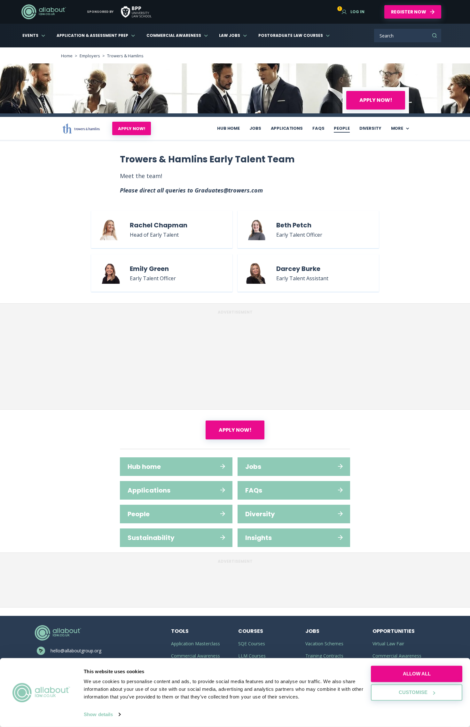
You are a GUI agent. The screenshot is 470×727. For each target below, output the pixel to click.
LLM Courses (252, 656)
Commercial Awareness (173, 35)
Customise (413, 692)
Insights (258, 537)
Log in (353, 11)
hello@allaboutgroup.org (76, 651)
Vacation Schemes (324, 644)
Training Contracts (324, 656)
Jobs (255, 128)
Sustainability (151, 537)
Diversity (370, 128)
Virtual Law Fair (388, 644)
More (397, 128)
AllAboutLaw (43, 12)
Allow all (417, 673)
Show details (98, 714)
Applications (287, 128)
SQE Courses (251, 644)
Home (67, 56)
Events (30, 35)
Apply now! (375, 100)
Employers (90, 56)
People (341, 128)
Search (434, 35)
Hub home (228, 128)
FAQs (318, 128)
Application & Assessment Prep (92, 35)
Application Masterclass (195, 644)
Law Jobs (229, 35)
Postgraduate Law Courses (290, 35)
